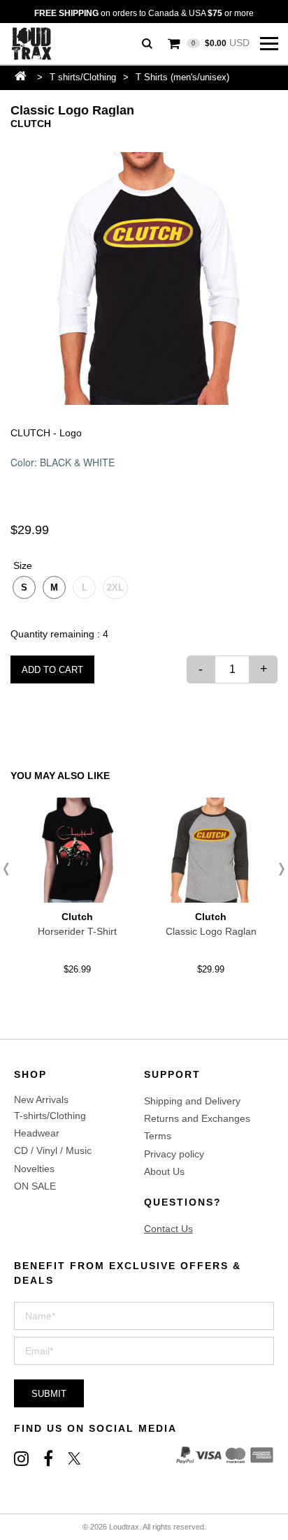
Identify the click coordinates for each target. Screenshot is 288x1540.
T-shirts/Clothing (50, 1115)
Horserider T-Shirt (77, 931)
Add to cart (52, 670)
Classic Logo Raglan (211, 931)
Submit (48, 1394)
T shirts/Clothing (83, 77)
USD (221, 42)
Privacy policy (174, 1154)
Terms (157, 1135)
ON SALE (35, 1186)
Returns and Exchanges (197, 1118)
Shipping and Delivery (192, 1100)
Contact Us (168, 1228)
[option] (144, 278)
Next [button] (278, 869)
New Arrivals (41, 1099)
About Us (164, 1171)
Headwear (36, 1133)
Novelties (34, 1168)
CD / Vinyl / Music (53, 1150)
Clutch (30, 123)
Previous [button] (10, 869)
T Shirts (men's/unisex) (182, 77)
